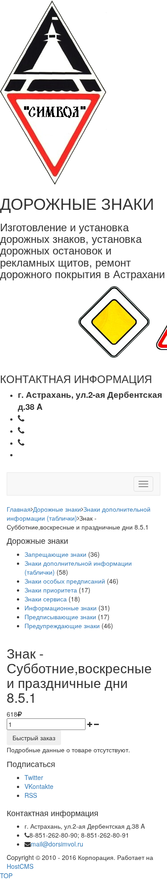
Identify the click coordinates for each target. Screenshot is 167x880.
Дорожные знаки (57, 509)
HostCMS (20, 866)
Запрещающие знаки (55, 554)
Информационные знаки (60, 607)
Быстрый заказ (33, 737)
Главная (19, 509)
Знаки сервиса (45, 598)
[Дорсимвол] (53, 91)
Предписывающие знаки (60, 616)
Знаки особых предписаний (64, 580)
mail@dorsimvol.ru (57, 843)
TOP (6, 875)
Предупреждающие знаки (62, 625)
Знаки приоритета (50, 589)
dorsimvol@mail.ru (65, 454)
